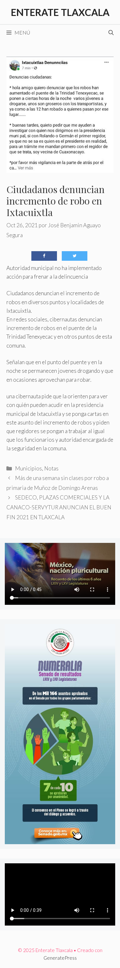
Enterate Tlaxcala (60, 12)
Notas (51, 468)
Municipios (28, 468)
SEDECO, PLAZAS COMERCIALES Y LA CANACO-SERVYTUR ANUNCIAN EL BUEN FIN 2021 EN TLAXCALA (58, 507)
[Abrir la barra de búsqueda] (111, 33)
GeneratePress (60, 958)
